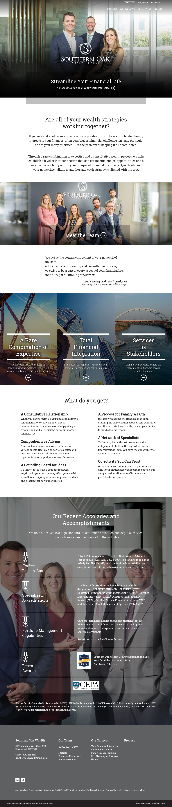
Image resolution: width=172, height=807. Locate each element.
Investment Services (101, 749)
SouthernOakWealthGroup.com (31, 757)
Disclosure (157, 803)
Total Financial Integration (105, 746)
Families (62, 752)
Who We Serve (127, 9)
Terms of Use (149, 803)
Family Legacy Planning (103, 752)
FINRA (60, 790)
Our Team (112, 8)
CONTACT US (143, 2)
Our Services (144, 9)
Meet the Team (82, 235)
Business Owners (67, 759)
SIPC (69, 790)
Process (158, 8)
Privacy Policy (139, 803)
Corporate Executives (69, 756)
